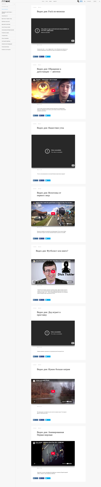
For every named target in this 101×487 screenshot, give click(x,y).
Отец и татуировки (5, 38)
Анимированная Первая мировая (8, 29)
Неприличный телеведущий (7, 43)
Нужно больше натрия (6, 27)
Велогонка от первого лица (7, 18)
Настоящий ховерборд (6, 41)
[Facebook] (41, 56)
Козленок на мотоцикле (6, 49)
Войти (95, 1)
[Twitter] (47, 56)
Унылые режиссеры (5, 46)
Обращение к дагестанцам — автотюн (7, 13)
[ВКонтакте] (35, 56)
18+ (99, 1)
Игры (47, 1)
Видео (50, 1)
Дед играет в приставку (6, 24)
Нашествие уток (5, 15)
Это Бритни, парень (5, 32)
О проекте (89, 1)
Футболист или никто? (6, 21)
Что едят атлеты (5, 35)
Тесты (43, 1)
